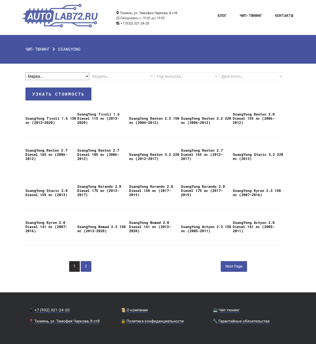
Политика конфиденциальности (155, 321)
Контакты (284, 15)
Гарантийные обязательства (244, 321)
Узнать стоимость (58, 94)
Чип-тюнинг (251, 15)
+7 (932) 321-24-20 (134, 23)
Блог (222, 15)
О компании (137, 310)
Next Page (233, 266)
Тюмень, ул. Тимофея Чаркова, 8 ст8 (148, 13)
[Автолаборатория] (60, 16)
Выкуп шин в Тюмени (158, 341)
